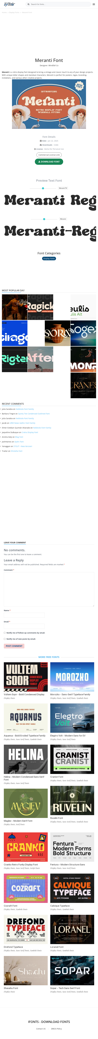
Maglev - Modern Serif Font (18, 820)
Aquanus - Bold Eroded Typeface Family (24, 735)
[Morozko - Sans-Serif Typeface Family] (72, 677)
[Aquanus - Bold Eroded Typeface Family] (26, 718)
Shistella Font (16, 451)
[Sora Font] (57, 333)
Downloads (47, 145)
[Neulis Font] (83, 307)
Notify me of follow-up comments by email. (26, 633)
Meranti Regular (50, 202)
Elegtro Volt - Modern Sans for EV (67, 735)
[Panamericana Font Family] (14, 307)
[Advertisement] (49, 37)
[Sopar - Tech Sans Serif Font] (72, 970)
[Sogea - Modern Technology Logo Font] (83, 333)
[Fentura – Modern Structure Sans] (72, 847)
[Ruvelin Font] (72, 800)
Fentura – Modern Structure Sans (67, 864)
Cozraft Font (10, 905)
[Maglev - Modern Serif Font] (26, 803)
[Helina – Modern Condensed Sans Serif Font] (26, 759)
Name (7, 610)
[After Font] (40, 359)
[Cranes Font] (83, 385)
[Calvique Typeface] (72, 888)
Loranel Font (57, 947)
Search (28, 4)
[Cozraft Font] (26, 888)
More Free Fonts (48, 657)
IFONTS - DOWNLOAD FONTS (49, 1022)
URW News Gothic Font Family (22, 423)
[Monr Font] (83, 359)
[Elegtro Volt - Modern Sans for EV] (72, 718)
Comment (9, 570)
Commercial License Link (49, 155)
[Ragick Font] (40, 307)
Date (44, 141)
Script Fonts (35, 868)
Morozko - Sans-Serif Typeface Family (70, 694)
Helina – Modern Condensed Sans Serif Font (24, 778)
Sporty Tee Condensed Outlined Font (34, 413)
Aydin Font (19, 441)
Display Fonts (14, 12)
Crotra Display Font (30, 432)
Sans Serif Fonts (22, 739)
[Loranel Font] (72, 929)
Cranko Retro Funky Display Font (21, 864)
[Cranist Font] (72, 759)
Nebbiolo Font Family (25, 409)
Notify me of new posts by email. (21, 639)
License (39, 149)
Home (4, 12)
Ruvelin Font (56, 818)
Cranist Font (56, 776)
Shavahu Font (11, 988)
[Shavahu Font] (26, 970)
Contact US (41, 1028)
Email (7, 621)
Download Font (50, 161)
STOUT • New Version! (23, 446)
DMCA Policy (56, 1028)
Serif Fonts (20, 824)
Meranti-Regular (50, 233)
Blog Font (19, 437)
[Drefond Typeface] (26, 929)
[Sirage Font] (14, 333)
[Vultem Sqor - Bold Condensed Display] (26, 677)
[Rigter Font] (14, 359)
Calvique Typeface (60, 905)
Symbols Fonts (36, 739)
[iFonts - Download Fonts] (10, 4)
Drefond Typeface (13, 947)
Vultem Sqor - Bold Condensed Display (24, 694)
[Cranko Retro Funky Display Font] (26, 847)
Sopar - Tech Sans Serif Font (65, 988)
